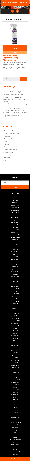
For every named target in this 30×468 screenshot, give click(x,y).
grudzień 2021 (15, 316)
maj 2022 (15, 303)
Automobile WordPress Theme (10, 459)
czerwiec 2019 (15, 389)
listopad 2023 (15, 261)
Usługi (6, 160)
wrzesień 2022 (15, 294)
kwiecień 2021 (15, 335)
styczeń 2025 (15, 230)
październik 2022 (15, 291)
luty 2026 (15, 200)
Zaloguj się (15, 412)
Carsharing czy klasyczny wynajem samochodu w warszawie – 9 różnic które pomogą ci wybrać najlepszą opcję (15, 92)
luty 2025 (15, 227)
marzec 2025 (15, 225)
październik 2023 (15, 264)
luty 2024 (15, 257)
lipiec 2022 (15, 298)
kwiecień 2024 (15, 252)
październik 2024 (15, 237)
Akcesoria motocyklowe (11, 131)
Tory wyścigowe (8, 155)
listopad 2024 (15, 234)
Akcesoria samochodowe (11, 133)
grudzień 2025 (15, 205)
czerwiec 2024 (15, 247)
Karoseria (7, 144)
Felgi (5, 141)
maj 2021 (15, 333)
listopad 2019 (15, 377)
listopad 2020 (15, 348)
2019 (15, 53)
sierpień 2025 (15, 212)
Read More (9, 72)
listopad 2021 (15, 318)
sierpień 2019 (15, 385)
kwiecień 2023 (15, 276)
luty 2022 (15, 311)
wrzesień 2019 (15, 382)
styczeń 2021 (15, 343)
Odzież (6, 147)
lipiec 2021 (15, 328)
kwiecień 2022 (15, 306)
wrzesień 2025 (15, 210)
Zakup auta (7, 166)
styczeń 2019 (15, 402)
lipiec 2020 (15, 357)
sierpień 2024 (15, 242)
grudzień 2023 (15, 259)
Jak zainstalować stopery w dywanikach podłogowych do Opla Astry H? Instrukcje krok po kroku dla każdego (15, 110)
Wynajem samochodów (11, 163)
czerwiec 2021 (15, 330)
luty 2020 (15, 370)
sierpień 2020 (15, 355)
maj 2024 (15, 249)
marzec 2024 (15, 254)
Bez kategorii (8, 139)
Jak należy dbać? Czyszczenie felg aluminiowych (11, 57)
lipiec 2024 (15, 244)
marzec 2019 (15, 397)
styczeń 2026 (15, 202)
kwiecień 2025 (15, 222)
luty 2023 (15, 281)
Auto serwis (7, 136)
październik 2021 (15, 321)
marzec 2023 (15, 279)
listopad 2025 (15, 207)
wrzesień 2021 (15, 323)
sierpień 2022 (15, 296)
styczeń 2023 (15, 284)
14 (16, 48)
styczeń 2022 (15, 313)
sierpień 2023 (15, 269)
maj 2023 (15, 274)
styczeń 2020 (15, 372)
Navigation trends (15, 2)
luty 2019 (15, 399)
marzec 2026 (15, 197)
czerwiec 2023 (15, 271)
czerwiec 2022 (15, 301)
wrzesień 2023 (15, 266)
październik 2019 (15, 380)
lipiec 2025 (15, 215)
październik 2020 (15, 350)
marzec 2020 (15, 367)
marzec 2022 (15, 308)
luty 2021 (15, 340)
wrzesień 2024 (15, 239)
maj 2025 (15, 220)
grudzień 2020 (15, 345)
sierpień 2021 (15, 325)
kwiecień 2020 (15, 365)
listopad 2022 (15, 289)
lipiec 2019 (15, 387)
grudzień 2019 (15, 375)
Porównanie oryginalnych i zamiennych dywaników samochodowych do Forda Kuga (12, 117)
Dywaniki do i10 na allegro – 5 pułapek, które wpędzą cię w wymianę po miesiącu (15, 99)
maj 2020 (15, 362)
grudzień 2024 (15, 232)
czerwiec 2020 (15, 360)
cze (14, 48)
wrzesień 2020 (15, 353)
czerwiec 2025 (15, 217)
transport (7, 157)
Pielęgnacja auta (9, 152)
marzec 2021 (15, 338)
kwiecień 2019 (15, 394)
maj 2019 (15, 392)
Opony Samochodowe (10, 149)
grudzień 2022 (15, 286)
